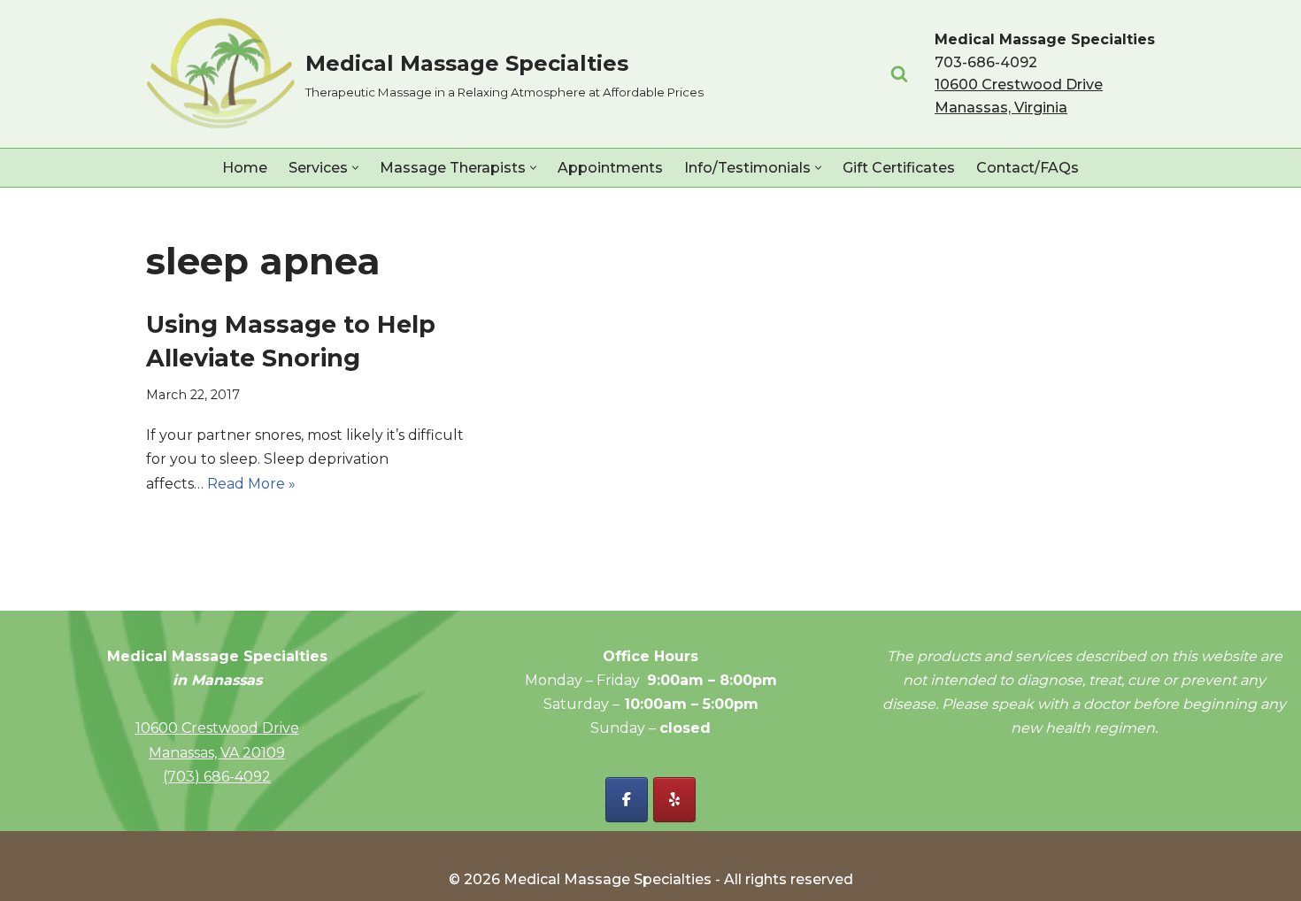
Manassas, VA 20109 (217, 752)
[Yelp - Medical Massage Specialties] (674, 799)
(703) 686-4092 (217, 776)
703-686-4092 (986, 62)
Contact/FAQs (1027, 167)
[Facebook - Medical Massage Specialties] (626, 799)
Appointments (610, 167)
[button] (355, 168)
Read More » (251, 483)
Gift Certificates (899, 167)
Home (244, 167)
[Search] (899, 73)
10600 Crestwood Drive (217, 728)
